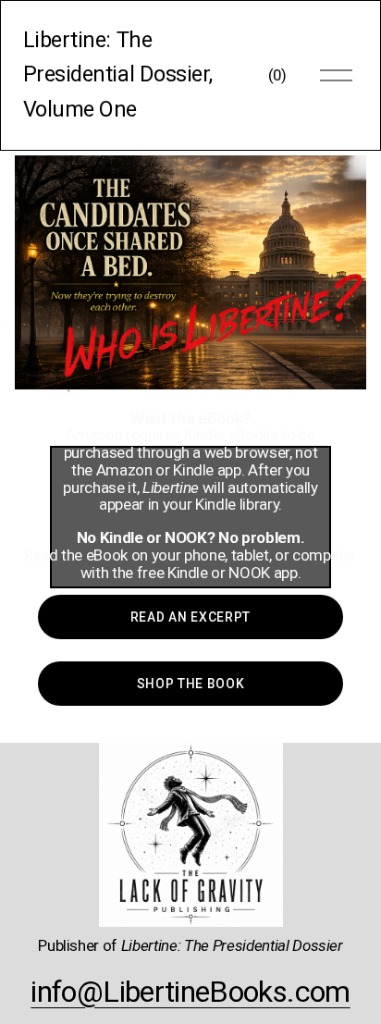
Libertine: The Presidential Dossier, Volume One (118, 74)
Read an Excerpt (190, 617)
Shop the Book (191, 683)
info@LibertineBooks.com (190, 991)
